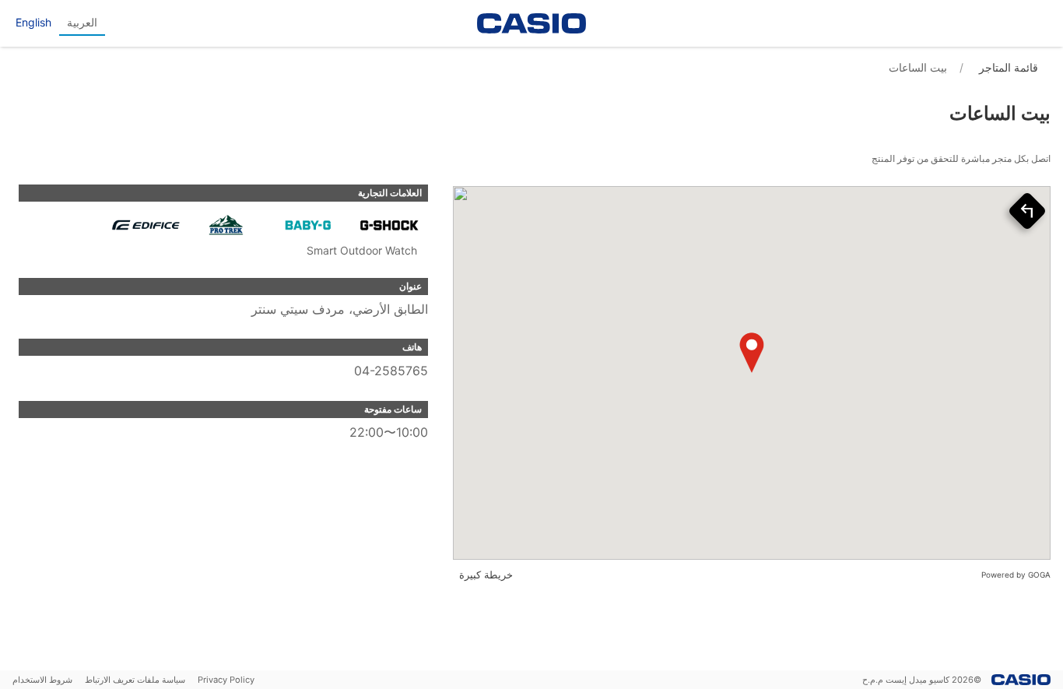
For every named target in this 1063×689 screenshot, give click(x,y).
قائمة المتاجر (1008, 67)
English (33, 22)
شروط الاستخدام (42, 679)
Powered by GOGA (1016, 574)
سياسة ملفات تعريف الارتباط (135, 679)
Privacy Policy (226, 679)
